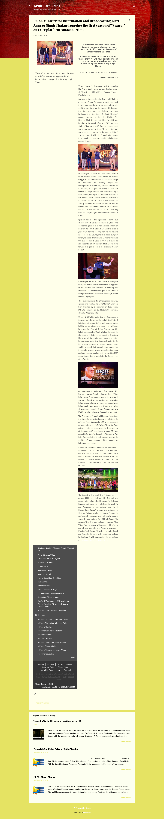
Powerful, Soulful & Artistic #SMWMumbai (56, 749)
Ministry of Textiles (45, 627)
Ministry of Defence (45, 635)
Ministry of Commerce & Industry (50, 631)
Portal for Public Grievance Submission (52, 611)
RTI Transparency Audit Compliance (51, 593)
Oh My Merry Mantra (44, 777)
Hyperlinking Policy (46, 670)
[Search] (134, 6)
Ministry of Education (46, 654)
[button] (129, 20)
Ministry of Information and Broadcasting (53, 619)
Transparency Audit (45, 570)
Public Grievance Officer (46, 555)
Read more (126, 741)
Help (58, 670)
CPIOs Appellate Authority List (49, 559)
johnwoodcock (87, 812)
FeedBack (67, 670)
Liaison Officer (43, 582)
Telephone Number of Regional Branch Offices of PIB (56, 549)
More (73, 657)
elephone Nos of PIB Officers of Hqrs (95, 540)
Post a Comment (42, 703)
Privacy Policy (63, 667)
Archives (50, 664)
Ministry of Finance (45, 638)
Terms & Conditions (64, 664)
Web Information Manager (47, 590)
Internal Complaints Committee (49, 578)
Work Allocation (44, 586)
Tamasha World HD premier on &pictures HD (57, 721)
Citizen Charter (43, 566)
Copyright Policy (48, 667)
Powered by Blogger (83, 808)
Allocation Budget (44, 574)
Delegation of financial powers (49, 597)
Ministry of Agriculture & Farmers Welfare (53, 623)
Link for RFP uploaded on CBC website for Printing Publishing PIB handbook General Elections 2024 (53, 604)
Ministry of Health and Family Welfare (52, 642)
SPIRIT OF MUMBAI (47, 6)
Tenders (41, 664)
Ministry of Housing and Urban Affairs (52, 650)
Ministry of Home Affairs (47, 646)
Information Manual (45, 563)
